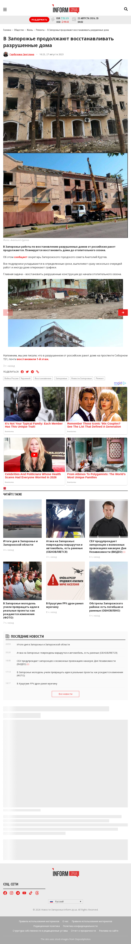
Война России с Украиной (17, 378)
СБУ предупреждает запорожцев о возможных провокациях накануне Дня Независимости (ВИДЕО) (107, 546)
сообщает (20, 257)
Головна (7, 29)
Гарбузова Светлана (22, 54)
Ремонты (40, 29)
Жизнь (30, 29)
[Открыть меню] (5, 9)
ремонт (100, 378)
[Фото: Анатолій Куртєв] (65, 315)
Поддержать (39, 19)
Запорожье (61, 378)
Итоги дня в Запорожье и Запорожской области (20, 542)
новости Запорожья (81, 378)
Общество (19, 29)
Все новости (65, 693)
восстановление (43, 378)
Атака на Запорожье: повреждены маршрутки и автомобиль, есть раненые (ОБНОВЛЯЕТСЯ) (64, 546)
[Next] (123, 312)
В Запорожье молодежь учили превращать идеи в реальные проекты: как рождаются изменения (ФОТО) (21, 610)
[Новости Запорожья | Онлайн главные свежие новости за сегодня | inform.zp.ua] (65, 9)
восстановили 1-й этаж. (33, 359)
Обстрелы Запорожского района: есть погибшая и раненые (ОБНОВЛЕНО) (106, 607)
